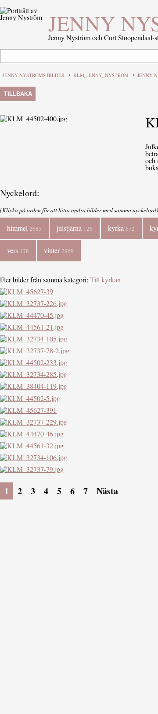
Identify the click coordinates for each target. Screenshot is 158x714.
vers (18, 250)
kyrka (121, 227)
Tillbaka (18, 94)
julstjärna (75, 227)
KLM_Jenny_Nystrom (101, 75)
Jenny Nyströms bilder (34, 75)
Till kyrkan (105, 279)
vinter (59, 250)
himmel (24, 227)
